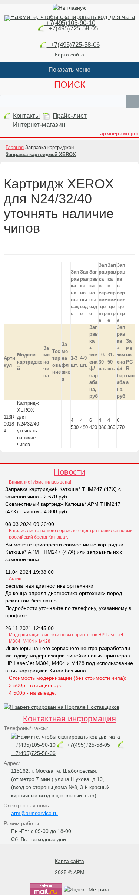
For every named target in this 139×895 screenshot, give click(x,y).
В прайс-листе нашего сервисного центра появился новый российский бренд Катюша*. (71, 534)
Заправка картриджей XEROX (41, 154)
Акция (15, 578)
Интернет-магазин (39, 124)
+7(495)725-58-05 (71, 28)
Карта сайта (69, 55)
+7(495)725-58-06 (73, 44)
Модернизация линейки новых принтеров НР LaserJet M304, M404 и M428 (66, 638)
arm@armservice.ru (34, 813)
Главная (15, 147)
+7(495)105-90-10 (69, 22)
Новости (69, 471)
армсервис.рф (119, 133)
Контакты (26, 115)
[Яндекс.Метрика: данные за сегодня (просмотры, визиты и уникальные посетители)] (86, 889)
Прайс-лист (70, 115)
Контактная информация (69, 718)
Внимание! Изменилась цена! (40, 482)
